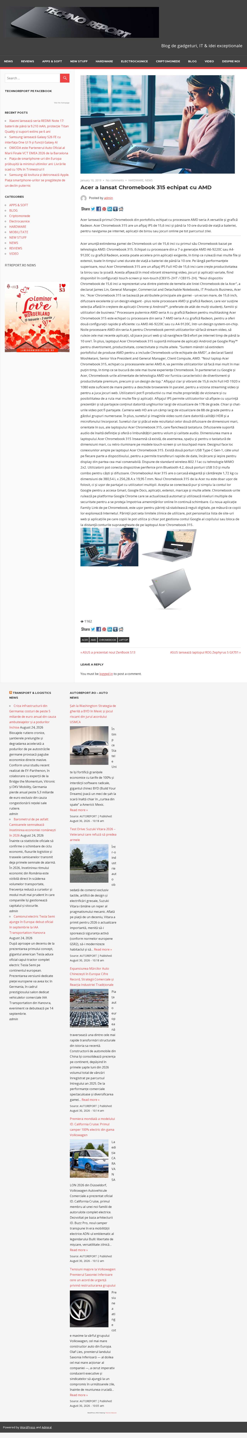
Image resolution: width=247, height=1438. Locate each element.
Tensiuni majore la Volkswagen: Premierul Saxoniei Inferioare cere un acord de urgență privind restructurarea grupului (93, 1277)
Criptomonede (168, 61)
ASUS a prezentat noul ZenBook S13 (108, 652)
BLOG (192, 61)
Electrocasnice (134, 61)
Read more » (79, 810)
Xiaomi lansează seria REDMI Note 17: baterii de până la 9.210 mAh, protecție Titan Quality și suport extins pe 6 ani (37, 126)
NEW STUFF (79, 61)
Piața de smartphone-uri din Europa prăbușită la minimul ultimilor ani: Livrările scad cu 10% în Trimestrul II (35, 163)
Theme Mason (111, 1413)
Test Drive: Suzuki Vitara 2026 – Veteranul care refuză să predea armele (93, 834)
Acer (85, 640)
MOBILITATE (18, 232)
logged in (106, 674)
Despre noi (231, 61)
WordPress (27, 1427)
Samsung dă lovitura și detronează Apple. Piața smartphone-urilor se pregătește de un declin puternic (37, 180)
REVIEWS (27, 61)
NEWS (8, 61)
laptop (123, 640)
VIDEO (209, 61)
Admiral (47, 1427)
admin (108, 198)
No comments (115, 180)
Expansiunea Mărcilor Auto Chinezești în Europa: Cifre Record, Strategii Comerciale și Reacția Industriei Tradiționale (92, 976)
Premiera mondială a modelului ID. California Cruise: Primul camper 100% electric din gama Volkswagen (92, 1127)
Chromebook (107, 640)
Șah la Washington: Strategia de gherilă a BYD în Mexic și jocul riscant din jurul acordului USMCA (93, 714)
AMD (93, 640)
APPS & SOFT (52, 61)
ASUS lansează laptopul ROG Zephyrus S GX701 (204, 652)
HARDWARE (104, 61)
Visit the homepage (61, 103)
